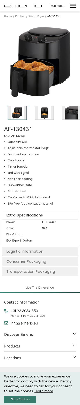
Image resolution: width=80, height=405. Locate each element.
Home (8, 16)
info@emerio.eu (24, 323)
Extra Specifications (24, 215)
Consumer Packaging (26, 261)
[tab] (40, 215)
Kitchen (20, 16)
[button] (17, 113)
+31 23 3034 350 (24, 310)
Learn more (43, 391)
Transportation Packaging (30, 271)
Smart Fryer (36, 16)
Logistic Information (24, 251)
